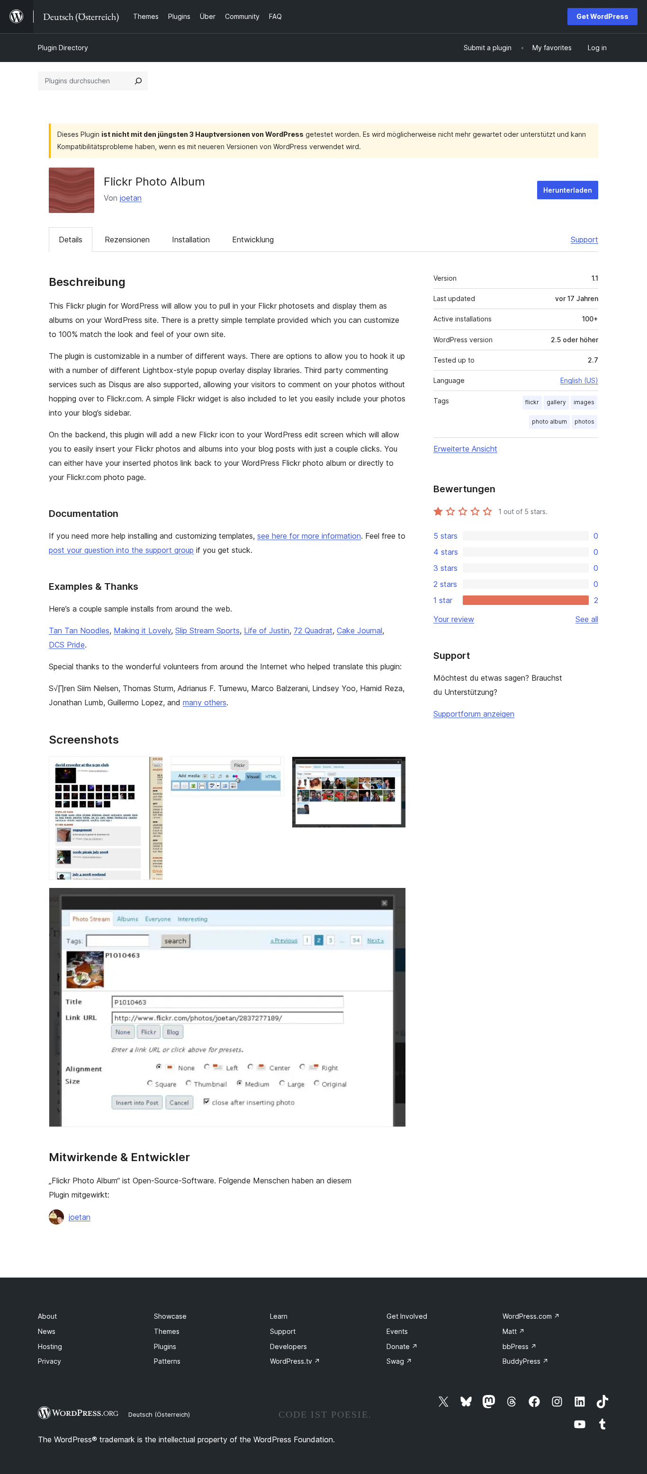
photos (584, 421)
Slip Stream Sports (207, 630)
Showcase (170, 1316)
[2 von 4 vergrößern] (271, 769)
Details (70, 239)
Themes (167, 1331)
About (47, 1316)
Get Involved (406, 1316)
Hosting (50, 1346)
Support (584, 239)
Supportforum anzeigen (473, 714)
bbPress (520, 1346)
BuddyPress (525, 1361)
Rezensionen (127, 239)
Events (397, 1331)
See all (586, 619)
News (46, 1331)
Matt (514, 1331)
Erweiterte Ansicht (465, 448)
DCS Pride (67, 644)
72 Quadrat (313, 630)
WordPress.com (531, 1316)
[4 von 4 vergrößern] (393, 900)
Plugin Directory (63, 48)
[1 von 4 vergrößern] (150, 769)
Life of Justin (266, 630)
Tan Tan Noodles (79, 630)
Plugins (165, 1346)
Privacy (49, 1361)
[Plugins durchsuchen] (138, 80)
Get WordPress (602, 16)
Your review (453, 619)
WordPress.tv (295, 1361)
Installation (191, 239)
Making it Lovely (142, 630)
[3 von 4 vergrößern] (393, 769)
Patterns (167, 1361)
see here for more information (309, 536)
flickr (532, 402)
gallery (556, 402)
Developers (288, 1346)
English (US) (579, 380)
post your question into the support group (121, 550)
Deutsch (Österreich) (159, 1414)
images (584, 402)
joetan (131, 198)
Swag (399, 1361)
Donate (402, 1346)
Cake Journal (359, 630)
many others (204, 702)
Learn (279, 1316)
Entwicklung (253, 239)
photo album (549, 421)
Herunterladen (567, 190)
